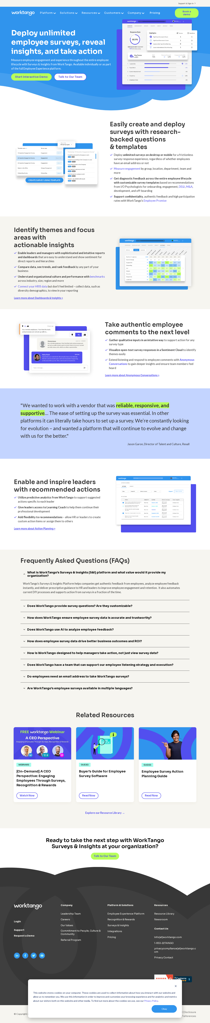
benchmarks (97, 276)
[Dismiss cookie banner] (176, 986)
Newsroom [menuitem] (161, 919)
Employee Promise (155, 200)
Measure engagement (127, 168)
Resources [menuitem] (89, 13)
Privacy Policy (151, 1000)
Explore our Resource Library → (105, 812)
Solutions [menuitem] (67, 13)
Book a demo (187, 13)
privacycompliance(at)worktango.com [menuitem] (175, 950)
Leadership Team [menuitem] (71, 913)
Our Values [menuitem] (67, 925)
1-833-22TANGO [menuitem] (164, 943)
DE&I (182, 186)
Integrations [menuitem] (114, 931)
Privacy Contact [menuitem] (163, 957)
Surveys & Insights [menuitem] (118, 925)
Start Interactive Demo (31, 77)
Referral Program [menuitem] (71, 940)
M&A (189, 186)
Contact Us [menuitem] (161, 928)
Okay (164, 1008)
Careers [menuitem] (65, 919)
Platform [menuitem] (46, 13)
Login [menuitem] (17, 921)
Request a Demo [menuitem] (24, 935)
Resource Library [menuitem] (164, 913)
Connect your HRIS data (32, 286)
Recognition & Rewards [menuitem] (121, 919)
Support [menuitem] (19, 929)
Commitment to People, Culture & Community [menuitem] (81, 932)
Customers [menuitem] (112, 13)
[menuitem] (183, 1016)
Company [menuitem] (134, 13)
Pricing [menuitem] (155, 13)
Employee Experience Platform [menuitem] (125, 913)
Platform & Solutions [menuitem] (120, 905)
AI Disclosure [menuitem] (188, 1012)
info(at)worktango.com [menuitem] (168, 937)
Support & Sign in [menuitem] (186, 3)
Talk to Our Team (70, 77)
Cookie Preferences (184, 1016)
